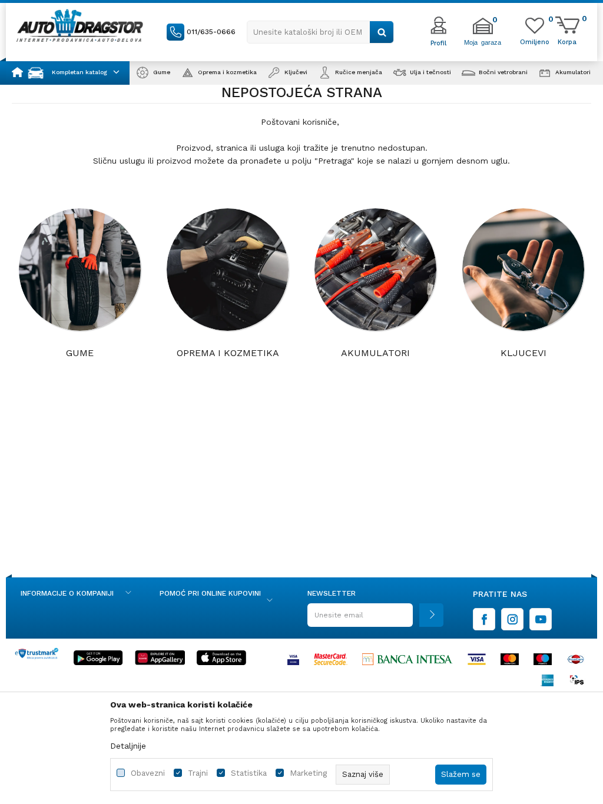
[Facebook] (484, 619)
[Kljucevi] (523, 269)
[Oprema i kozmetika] (228, 269)
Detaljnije (128, 745)
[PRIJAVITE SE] (375, 619)
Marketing (308, 773)
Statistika (249, 773)
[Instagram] (512, 619)
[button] (320, 32)
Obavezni (148, 773)
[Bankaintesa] (407, 659)
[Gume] (80, 269)
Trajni (198, 773)
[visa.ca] (293, 659)
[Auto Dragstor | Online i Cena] (79, 25)
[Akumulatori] (375, 269)
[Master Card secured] (330, 659)
